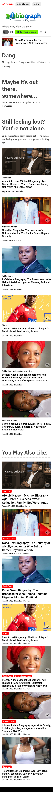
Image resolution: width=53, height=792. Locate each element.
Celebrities (6, 177)
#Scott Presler (23, 4)
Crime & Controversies (22, 371)
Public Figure (7, 276)
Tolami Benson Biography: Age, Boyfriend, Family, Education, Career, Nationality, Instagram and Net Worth (25, 773)
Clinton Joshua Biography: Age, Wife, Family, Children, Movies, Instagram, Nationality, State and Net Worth (26, 426)
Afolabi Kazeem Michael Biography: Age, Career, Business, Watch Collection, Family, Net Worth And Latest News (25, 184)
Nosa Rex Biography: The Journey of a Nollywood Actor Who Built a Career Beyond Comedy (31, 44)
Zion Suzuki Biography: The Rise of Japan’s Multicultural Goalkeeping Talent (25, 330)
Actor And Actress (9, 226)
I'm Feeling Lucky (28, 32)
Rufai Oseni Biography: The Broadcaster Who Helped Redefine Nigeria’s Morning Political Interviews (26, 282)
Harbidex (20, 191)
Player (4, 325)
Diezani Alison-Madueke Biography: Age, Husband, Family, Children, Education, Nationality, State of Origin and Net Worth (24, 377)
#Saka (36, 4)
